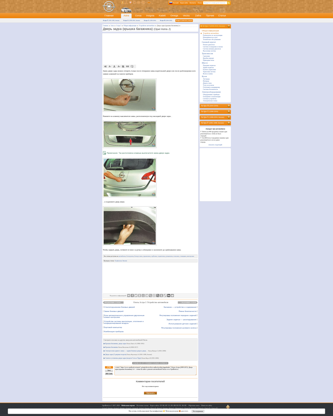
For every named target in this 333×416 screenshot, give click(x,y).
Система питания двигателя (212, 49)
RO (177, 405)
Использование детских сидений (182, 324)
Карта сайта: (154, 405)
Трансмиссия (207, 53)
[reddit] (172, 295)
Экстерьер (206, 79)
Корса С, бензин (162, 408)
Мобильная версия (128, 405)
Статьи (222, 15)
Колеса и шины (208, 74)
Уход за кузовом (208, 85)
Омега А (200, 408)
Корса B (153, 408)
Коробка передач (208, 58)
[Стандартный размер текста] (114, 66)
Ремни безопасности (187, 311)
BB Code (109, 374)
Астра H (166, 20)
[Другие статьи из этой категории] (123, 66)
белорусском (138, 256)
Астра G (131, 20)
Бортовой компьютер (113, 327)
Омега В (207, 408)
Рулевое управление (209, 70)
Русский (175, 3)
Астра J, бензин (144, 408)
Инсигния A (179, 408)
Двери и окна (207, 83)
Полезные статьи (142, 405)
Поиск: (200, 3)
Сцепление (206, 56)
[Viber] (150, 295)
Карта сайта (184, 3)
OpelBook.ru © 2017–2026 (111, 405)
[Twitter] (135, 295)
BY (166, 405)
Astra (126, 15)
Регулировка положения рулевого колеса (178, 328)
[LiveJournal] (157, 295)
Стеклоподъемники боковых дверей (119, 307)
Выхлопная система (209, 51)
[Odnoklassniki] (139, 295)
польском (176, 256)
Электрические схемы (210, 101)
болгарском (130, 256)
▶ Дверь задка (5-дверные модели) (128, 354)
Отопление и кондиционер (211, 87)
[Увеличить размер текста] (119, 66)
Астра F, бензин (107, 408)
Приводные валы (208, 60)
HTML (109, 367)
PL (180, 405)
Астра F (111, 20)
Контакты (193, 3)
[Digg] (168, 295)
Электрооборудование (211, 92)
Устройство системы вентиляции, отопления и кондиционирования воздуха (124, 322)
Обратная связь (194, 405)
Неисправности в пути (210, 37)
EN (161, 405)
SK (183, 405)
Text (109, 370)
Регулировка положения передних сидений (177, 315)
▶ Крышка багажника (121, 347)
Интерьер (206, 81)
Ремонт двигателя (209, 45)
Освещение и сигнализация (211, 97)
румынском (169, 256)
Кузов (204, 76)
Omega (174, 15)
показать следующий (215, 145)
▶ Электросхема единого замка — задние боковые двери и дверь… (135, 351)
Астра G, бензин (119, 408)
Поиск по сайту (206, 405)
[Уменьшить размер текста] (110, 66)
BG (164, 405)
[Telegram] (146, 295)
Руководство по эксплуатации (212, 35)
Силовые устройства (209, 99)
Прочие (210, 15)
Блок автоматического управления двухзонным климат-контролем (124, 316)
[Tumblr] (161, 295)
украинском (146, 256)
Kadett (162, 15)
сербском (154, 256)
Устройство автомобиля (211, 33)
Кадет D (187, 408)
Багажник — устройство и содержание (180, 307)
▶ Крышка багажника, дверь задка (124, 343)
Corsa (138, 15)
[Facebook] (132, 295)
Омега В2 (215, 408)
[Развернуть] (229, 105)
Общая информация (210, 31)
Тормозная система (209, 72)
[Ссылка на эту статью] (128, 66)
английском (122, 256)
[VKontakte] (128, 295)
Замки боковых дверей (113, 311)
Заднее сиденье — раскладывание (181, 319)
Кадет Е (193, 408)
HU (185, 405)
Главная (109, 15)
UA (169, 405)
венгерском (190, 256)
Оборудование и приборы (211, 94)
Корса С (171, 408)
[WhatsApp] (154, 295)
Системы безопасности (210, 89)
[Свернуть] (229, 26)
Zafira (198, 15)
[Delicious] (165, 295)
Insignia (150, 15)
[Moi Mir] (143, 295)
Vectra (186, 15)
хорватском (161, 256)
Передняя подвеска (209, 65)
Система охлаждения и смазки (213, 47)
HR (175, 405)
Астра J (184, 20)
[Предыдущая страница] (105, 66)
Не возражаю (198, 411)
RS (172, 405)
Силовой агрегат (209, 42)
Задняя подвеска (208, 67)
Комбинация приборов (113, 331)
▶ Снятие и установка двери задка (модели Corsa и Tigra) (131, 358)
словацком (183, 256)
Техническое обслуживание (212, 39)
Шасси (205, 63)
